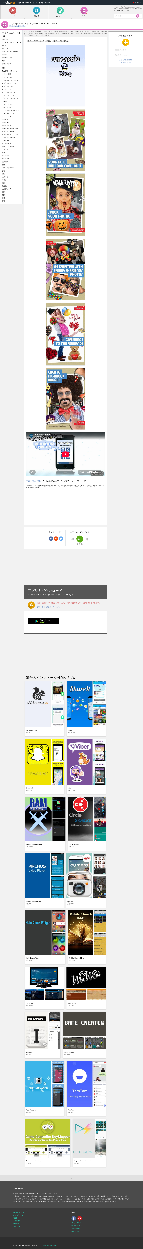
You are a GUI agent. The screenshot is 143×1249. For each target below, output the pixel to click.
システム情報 (6, 107)
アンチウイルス (7, 77)
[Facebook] (74, 1220)
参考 (3, 171)
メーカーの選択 (76, 1223)
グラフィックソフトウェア (11, 52)
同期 (3, 174)
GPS (3, 68)
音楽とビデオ (6, 64)
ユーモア (5, 149)
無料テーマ (16, 1226)
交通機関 (5, 162)
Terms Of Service (48, 1245)
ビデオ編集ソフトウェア (10, 134)
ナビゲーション (7, 58)
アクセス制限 (6, 74)
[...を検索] (138, 16)
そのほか (5, 39)
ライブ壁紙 (16, 1221)
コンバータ (5, 101)
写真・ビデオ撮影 (8, 168)
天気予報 (5, 177)
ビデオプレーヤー (8, 131)
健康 (3, 165)
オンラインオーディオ (9, 83)
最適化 (4, 186)
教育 (3, 183)
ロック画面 (5, 159)
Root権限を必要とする (9, 71)
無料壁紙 (16, 1223)
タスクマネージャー (8, 113)
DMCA (56, 1245)
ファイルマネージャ (8, 137)
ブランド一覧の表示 (125, 59)
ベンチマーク (6, 143)
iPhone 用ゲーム (18, 1215)
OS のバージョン (125, 63)
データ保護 (5, 122)
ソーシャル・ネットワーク (11, 110)
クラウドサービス (8, 95)
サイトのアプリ (7, 104)
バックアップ (6, 125)
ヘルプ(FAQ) (75, 1231)
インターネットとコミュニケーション (11, 44)
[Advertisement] (12, 240)
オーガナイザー (7, 89)
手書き (4, 180)
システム (5, 55)
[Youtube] (80, 1220)
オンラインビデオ (8, 86)
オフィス (5, 48)
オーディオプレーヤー (10, 92)
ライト (4, 153)
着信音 (15, 1218)
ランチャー (5, 156)
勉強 (3, 61)
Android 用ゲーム (18, 1212)
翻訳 (3, 192)
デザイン (5, 119)
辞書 (3, 201)
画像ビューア (6, 189)
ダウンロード (6, 116)
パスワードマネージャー (10, 128)
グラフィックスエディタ (10, 98)
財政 (3, 198)
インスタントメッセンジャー (11, 80)
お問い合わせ (76, 1228)
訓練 (3, 195)
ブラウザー (5, 140)
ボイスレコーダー (8, 146)
